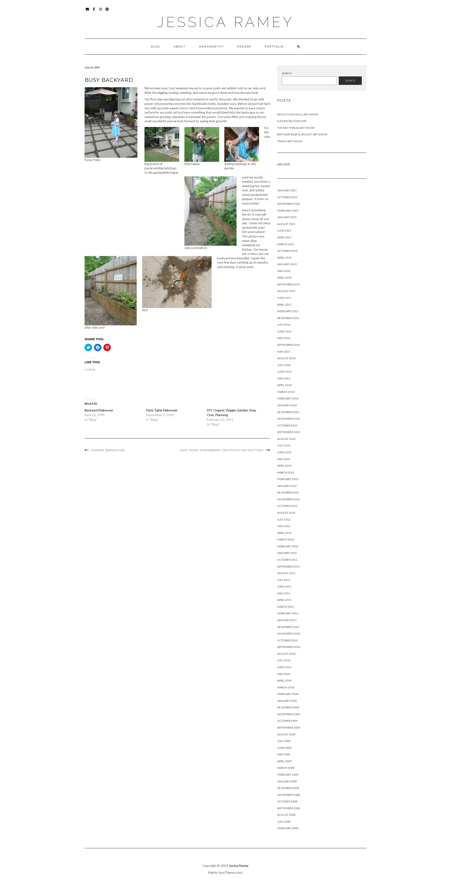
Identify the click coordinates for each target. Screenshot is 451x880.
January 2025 (287, 190)
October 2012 (287, 506)
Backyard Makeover (99, 410)
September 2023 (288, 203)
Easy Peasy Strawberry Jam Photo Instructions (221, 450)
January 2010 (287, 700)
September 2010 (288, 647)
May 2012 (283, 526)
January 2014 (287, 405)
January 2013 (287, 486)
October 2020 (287, 251)
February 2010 (287, 694)
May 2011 (283, 593)
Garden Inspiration (108, 450)
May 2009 (283, 754)
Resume (244, 46)
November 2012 (288, 499)
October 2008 (287, 801)
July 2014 (283, 365)
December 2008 (288, 788)
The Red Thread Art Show (295, 128)
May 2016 (283, 338)
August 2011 (286, 573)
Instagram (101, 11)
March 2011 (285, 606)
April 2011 (284, 600)
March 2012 (285, 539)
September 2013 (288, 432)
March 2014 (285, 392)
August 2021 (286, 224)
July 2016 (283, 324)
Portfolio (274, 46)
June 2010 (284, 667)
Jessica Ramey (225, 22)
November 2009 (288, 714)
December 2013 (288, 412)
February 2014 (287, 398)
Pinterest (107, 11)
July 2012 (283, 519)
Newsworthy (211, 46)
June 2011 (284, 586)
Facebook (94, 11)
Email (87, 11)
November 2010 (288, 633)
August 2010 (286, 653)
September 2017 (288, 284)
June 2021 (284, 230)
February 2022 (287, 210)
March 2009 (285, 768)
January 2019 (287, 264)
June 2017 (284, 298)
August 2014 (286, 358)
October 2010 (287, 640)
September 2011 (288, 566)
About (180, 46)
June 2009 (284, 748)
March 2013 (285, 472)
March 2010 (285, 687)
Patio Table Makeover (162, 410)
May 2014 (283, 378)
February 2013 (287, 479)
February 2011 (287, 613)
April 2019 (284, 257)
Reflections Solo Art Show (297, 114)
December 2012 (288, 492)
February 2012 (287, 546)
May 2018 (283, 271)
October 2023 (287, 197)
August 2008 (286, 815)
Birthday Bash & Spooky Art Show (302, 134)
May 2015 (283, 351)
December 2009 (288, 707)
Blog (155, 46)
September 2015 (288, 345)
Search (287, 73)
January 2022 (287, 217)
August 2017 (286, 291)
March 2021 (285, 244)
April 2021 (284, 237)
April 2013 (284, 465)
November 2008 (288, 795)
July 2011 (283, 580)
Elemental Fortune (292, 121)
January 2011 (287, 620)
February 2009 (287, 774)
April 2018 (284, 277)
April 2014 (284, 385)
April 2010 (284, 680)
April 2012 (284, 533)
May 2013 (283, 459)
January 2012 (287, 553)
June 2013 (284, 452)
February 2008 (287, 828)
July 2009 (283, 741)
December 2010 (288, 627)
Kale (211, 872)
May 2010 (283, 674)
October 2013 (287, 425)
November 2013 (288, 418)
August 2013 (286, 439)
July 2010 (283, 660)
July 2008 (283, 821)
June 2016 (284, 331)
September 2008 (288, 808)
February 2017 (287, 311)
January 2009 (287, 781)
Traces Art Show (289, 141)
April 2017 (284, 304)
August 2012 (286, 512)
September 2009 (288, 727)
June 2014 (284, 371)
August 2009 (286, 734)
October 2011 (287, 559)
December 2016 (288, 318)
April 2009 (284, 761)
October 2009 (287, 720)
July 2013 (283, 445)
